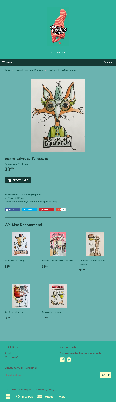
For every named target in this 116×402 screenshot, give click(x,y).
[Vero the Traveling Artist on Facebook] (62, 360)
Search (8, 353)
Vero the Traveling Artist (23, 389)
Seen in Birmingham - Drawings (29, 70)
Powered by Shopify (45, 389)
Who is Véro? (11, 357)
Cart (111, 62)
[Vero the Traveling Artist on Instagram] (69, 360)
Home (7, 70)
